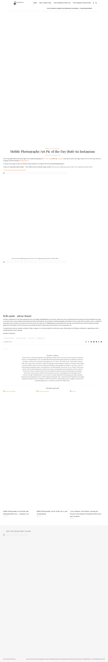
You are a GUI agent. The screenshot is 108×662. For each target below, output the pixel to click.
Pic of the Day (55, 148)
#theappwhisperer (24, 160)
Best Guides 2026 (45, 3)
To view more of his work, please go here (14, 170)
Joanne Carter (8, 342)
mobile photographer (9, 338)
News (35, 3)
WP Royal (13, 659)
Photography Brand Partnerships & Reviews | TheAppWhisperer (69, 8)
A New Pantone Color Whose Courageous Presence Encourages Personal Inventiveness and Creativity (85, 513)
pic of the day (31, 338)
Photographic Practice (62, 3)
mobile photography (21, 338)
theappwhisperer (41, 338)
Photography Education (82, 3)
